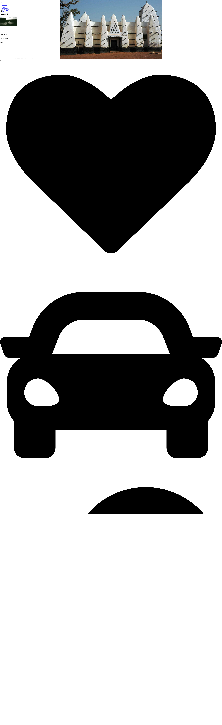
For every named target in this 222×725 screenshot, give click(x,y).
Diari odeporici (5, 8)
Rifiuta (5, 724)
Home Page (4, 5)
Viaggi (3, 7)
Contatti (3, 11)
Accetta (1, 724)
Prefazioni (4, 6)
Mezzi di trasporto (5, 9)
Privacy (3, 712)
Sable (2, 2)
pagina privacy (39, 58)
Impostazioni (10, 724)
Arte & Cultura (5, 10)
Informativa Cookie (11, 715)
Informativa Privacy (3, 715)
